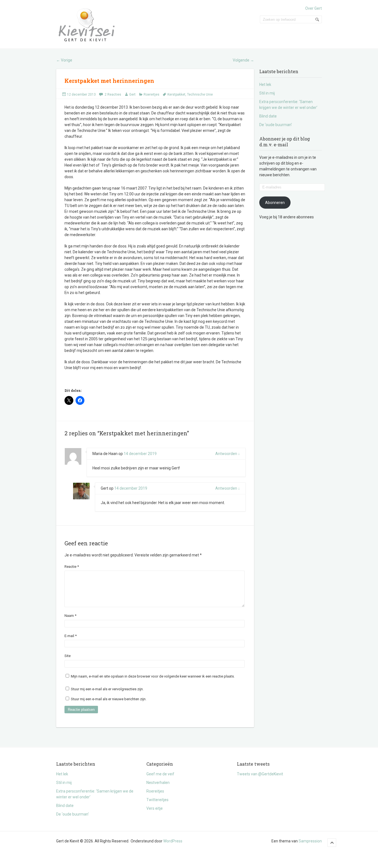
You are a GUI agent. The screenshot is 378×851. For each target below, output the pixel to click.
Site (67, 656)
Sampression (310, 841)
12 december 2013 (81, 94)
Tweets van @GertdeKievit (260, 774)
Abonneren (275, 202)
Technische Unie (200, 94)
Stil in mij (267, 93)
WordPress (172, 841)
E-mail (70, 636)
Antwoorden (227, 453)
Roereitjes (151, 94)
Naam (70, 616)
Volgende (243, 60)
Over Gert (313, 8)
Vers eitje (154, 808)
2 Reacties (113, 94)
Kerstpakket (176, 94)
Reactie (71, 566)
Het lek (265, 84)
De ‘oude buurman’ (275, 124)
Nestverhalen (158, 782)
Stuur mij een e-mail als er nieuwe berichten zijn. (108, 699)
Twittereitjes (157, 800)
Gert (132, 94)
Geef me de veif (160, 774)
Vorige (64, 60)
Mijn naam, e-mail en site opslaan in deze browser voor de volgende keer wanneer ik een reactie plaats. (153, 676)
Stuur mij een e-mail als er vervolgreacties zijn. (107, 689)
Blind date (268, 116)
